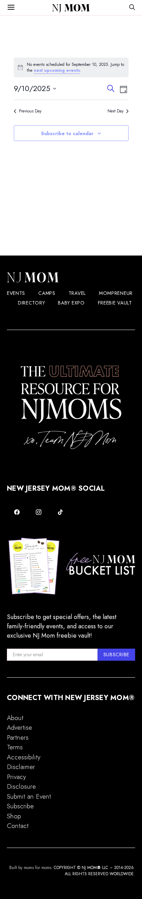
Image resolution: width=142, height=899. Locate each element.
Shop (14, 816)
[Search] (132, 7)
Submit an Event (29, 796)
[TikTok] (60, 512)
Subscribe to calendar (67, 133)
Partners (18, 737)
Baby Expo (71, 302)
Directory (31, 302)
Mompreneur (116, 293)
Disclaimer (21, 766)
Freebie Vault (115, 302)
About (15, 717)
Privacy (16, 776)
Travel (77, 293)
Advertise (19, 727)
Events (16, 293)
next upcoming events (57, 70)
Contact (18, 825)
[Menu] (11, 7)
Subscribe (20, 806)
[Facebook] (17, 512)
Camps (46, 293)
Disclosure (21, 786)
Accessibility (23, 757)
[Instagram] (39, 512)
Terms (15, 747)
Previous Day (30, 111)
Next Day (115, 111)
